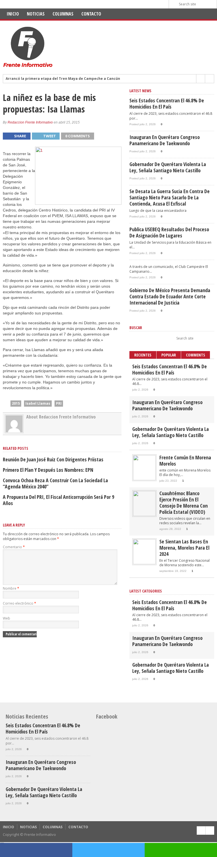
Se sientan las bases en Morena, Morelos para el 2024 (184, 547)
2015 (16, 403)
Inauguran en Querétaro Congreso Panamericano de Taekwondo (164, 140)
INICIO (13, 14)
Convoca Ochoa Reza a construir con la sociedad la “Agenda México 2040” (55, 483)
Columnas (63, 14)
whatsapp (181, 850)
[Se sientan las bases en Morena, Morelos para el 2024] (144, 563)
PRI (59, 403)
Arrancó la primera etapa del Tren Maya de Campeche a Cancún (63, 78)
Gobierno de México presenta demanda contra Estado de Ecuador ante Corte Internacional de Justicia (169, 296)
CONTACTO (91, 14)
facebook (36, 850)
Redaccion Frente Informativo (30, 122)
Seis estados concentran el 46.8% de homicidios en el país (166, 103)
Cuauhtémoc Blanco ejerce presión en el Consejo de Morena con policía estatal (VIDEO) (183, 502)
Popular (168, 355)
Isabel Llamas (37, 403)
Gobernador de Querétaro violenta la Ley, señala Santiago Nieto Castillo (167, 167)
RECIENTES (142, 355)
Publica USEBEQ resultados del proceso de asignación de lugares (169, 232)
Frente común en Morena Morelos (185, 460)
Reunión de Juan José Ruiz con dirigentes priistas (53, 459)
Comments (195, 355)
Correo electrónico (19, 603)
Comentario (14, 547)
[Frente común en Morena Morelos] (144, 479)
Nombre (11, 588)
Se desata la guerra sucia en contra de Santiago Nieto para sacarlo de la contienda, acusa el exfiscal (169, 197)
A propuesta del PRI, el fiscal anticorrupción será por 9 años (58, 500)
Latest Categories (145, 591)
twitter (108, 850)
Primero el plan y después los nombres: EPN (48, 470)
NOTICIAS (36, 14)
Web (6, 618)
